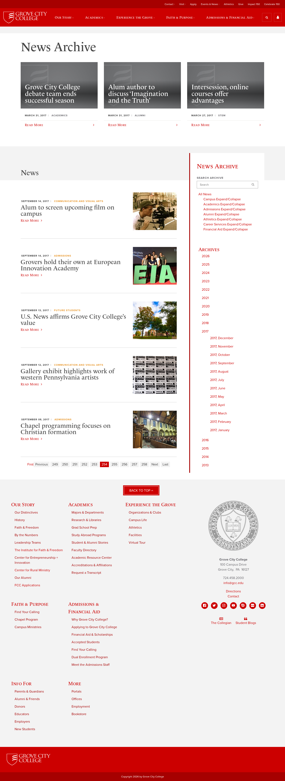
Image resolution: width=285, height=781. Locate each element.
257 (134, 464)
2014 (205, 457)
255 (114, 464)
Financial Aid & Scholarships (92, 635)
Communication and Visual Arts (78, 201)
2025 (205, 264)
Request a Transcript (86, 573)
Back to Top (140, 490)
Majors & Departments (88, 512)
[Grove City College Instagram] (224, 605)
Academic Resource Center (92, 558)
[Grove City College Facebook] (204, 605)
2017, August (219, 371)
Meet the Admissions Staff (91, 665)
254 (104, 464)
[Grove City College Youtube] (233, 605)
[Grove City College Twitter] (214, 605)
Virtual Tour (137, 543)
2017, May (217, 397)
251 (74, 464)
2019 (205, 315)
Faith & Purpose (29, 604)
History (20, 520)
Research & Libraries (86, 520)
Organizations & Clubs (145, 512)
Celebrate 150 (272, 4)
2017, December (221, 338)
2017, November (221, 346)
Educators (22, 714)
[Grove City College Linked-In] (262, 605)
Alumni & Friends (27, 699)
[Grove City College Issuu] (243, 605)
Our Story (23, 504)
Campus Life (138, 520)
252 (84, 464)
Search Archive (210, 178)
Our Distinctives (26, 512)
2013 (205, 465)
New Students (25, 729)
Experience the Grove (150, 504)
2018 (205, 323)
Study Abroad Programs (89, 535)
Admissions (62, 255)
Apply (193, 4)
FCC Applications (27, 585)
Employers (22, 722)
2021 (205, 298)
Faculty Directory (84, 550)
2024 (205, 273)
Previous (41, 464)
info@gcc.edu (233, 583)
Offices (77, 699)
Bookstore (79, 714)
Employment (81, 706)
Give (240, 4)
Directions (233, 591)
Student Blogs (246, 623)
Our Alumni (23, 578)
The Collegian (221, 623)
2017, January (220, 430)
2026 (205, 256)
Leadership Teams (28, 543)
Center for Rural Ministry (32, 570)
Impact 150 (254, 4)
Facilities (135, 535)
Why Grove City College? (90, 619)
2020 (206, 306)
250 (65, 464)
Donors (20, 706)
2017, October (220, 355)
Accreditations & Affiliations (92, 565)
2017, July (217, 380)
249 (55, 464)
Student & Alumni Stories (90, 543)
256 (124, 464)
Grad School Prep (84, 527)
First (30, 464)
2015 (205, 448)
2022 (205, 290)
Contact (233, 596)
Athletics (229, 4)
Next (154, 464)
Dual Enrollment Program (90, 657)
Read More (30, 220)
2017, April (217, 405)
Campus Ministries (28, 627)
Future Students (67, 310)
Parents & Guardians (29, 691)
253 (94, 464)
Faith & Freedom (27, 527)
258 (144, 464)
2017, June (217, 388)
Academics (80, 504)
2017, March (218, 413)
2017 (205, 331)
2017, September (222, 363)
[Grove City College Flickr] (252, 605)
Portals (76, 691)
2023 (205, 281)
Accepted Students (86, 642)
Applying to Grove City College (94, 627)
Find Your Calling (27, 612)
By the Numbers (26, 535)
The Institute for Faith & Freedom (39, 550)
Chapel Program (26, 619)
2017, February (220, 422)
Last (165, 464)
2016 (205, 440)
